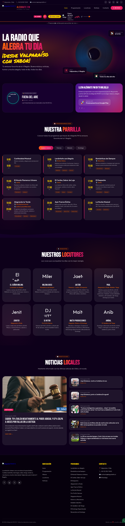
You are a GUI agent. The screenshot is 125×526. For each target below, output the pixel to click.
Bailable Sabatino (76, 503)
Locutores (87, 8)
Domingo (81, 148)
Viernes (59, 148)
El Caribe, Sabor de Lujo (78, 477)
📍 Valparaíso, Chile (105, 468)
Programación (75, 8)
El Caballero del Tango (78, 506)
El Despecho (74, 481)
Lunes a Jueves (46, 148)
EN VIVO (117, 8)
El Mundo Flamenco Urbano (79, 474)
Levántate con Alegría (77, 468)
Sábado (69, 148)
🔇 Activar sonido (55, 16)
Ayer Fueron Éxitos (76, 487)
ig (109, 2)
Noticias (96, 8)
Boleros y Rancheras (77, 499)
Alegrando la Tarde (77, 484)
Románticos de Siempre (78, 471)
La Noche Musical (76, 490)
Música (44, 474)
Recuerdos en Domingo (78, 512)
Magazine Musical (76, 496)
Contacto (106, 8)
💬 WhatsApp (103, 477)
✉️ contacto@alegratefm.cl (107, 474)
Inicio (66, 8)
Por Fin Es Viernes (76, 493)
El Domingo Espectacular (78, 509)
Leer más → (9, 434)
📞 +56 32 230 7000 (105, 471)
